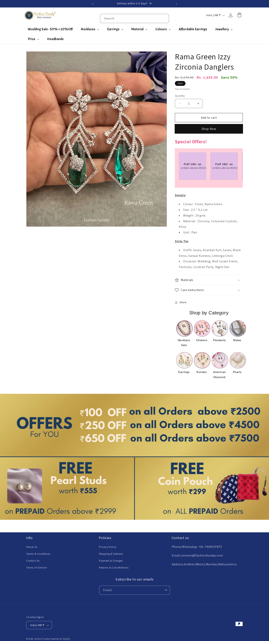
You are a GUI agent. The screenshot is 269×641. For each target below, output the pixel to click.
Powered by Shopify (60, 639)
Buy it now (208, 129)
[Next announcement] (176, 3)
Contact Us (33, 560)
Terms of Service (36, 567)
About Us (31, 546)
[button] (209, 280)
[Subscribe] (165, 590)
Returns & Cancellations (113, 567)
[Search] (164, 18)
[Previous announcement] (92, 3)
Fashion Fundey (42, 639)
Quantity (180, 95)
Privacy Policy (107, 546)
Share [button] (182, 302)
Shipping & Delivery (111, 553)
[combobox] (134, 18)
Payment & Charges (111, 560)
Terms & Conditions (38, 553)
